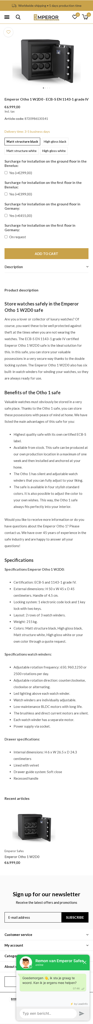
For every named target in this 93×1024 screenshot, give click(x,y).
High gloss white (54, 151)
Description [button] (14, 266)
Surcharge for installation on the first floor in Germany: (40, 227)
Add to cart (46, 254)
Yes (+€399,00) (20, 194)
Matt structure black (22, 141)
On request (17, 237)
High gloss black (55, 141)
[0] (85, 16)
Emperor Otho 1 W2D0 (22, 857)
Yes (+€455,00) (20, 216)
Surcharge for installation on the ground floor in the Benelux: (46, 163)
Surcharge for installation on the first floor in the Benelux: (43, 184)
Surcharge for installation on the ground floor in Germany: (42, 206)
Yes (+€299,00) (20, 173)
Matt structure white (22, 151)
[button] (7, 17)
